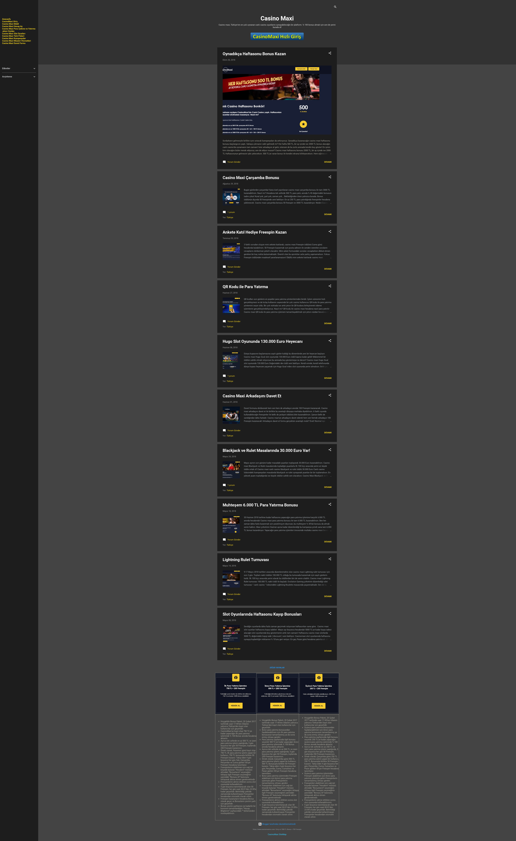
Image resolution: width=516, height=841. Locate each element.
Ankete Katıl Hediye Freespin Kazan (255, 232)
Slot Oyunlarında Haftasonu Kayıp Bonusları (262, 614)
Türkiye (230, 217)
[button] (330, 53)
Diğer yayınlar (277, 668)
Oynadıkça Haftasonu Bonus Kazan (254, 53)
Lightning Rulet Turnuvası (246, 559)
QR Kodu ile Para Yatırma (245, 286)
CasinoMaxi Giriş (10, 21)
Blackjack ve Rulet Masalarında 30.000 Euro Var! (266, 450)
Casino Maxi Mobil (10, 24)
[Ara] (335, 7)
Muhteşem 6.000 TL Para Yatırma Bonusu (260, 505)
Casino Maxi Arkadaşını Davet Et (252, 396)
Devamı (328, 162)
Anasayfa (6, 19)
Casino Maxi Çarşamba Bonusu (251, 177)
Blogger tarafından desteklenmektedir (279, 824)
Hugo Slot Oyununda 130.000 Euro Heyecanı (263, 341)
